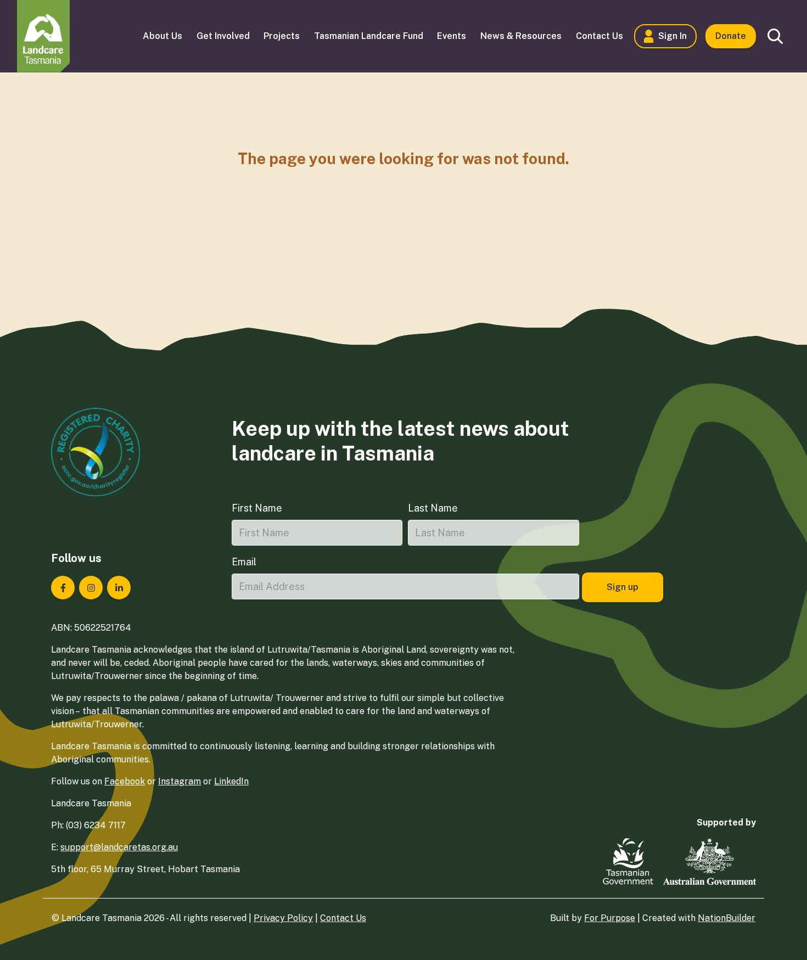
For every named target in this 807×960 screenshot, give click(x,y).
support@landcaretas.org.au (119, 847)
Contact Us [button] (599, 36)
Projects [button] (282, 36)
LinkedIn (231, 781)
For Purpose (609, 918)
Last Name (433, 508)
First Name (257, 508)
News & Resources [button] (521, 36)
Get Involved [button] (223, 36)
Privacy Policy (283, 918)
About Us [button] (162, 36)
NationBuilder (726, 918)
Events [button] (451, 36)
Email (244, 562)
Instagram (179, 781)
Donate (730, 36)
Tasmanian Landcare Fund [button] (368, 36)
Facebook (124, 781)
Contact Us (343, 918)
